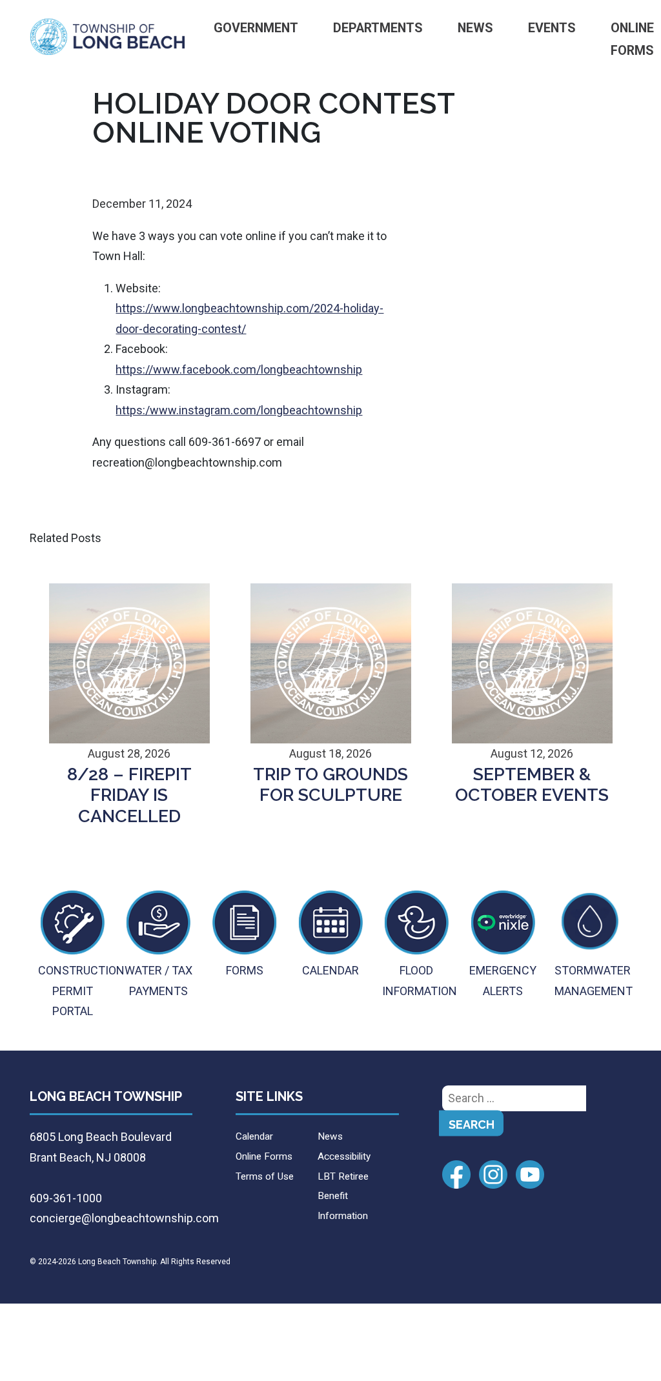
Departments (378, 28)
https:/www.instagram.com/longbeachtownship (239, 410)
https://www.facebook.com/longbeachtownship (239, 369)
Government (256, 28)
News (475, 28)
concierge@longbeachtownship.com (124, 1218)
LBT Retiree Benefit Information (343, 1196)
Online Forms (264, 1156)
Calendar (254, 1136)
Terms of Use (265, 1176)
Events (552, 28)
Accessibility (344, 1156)
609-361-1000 (66, 1198)
